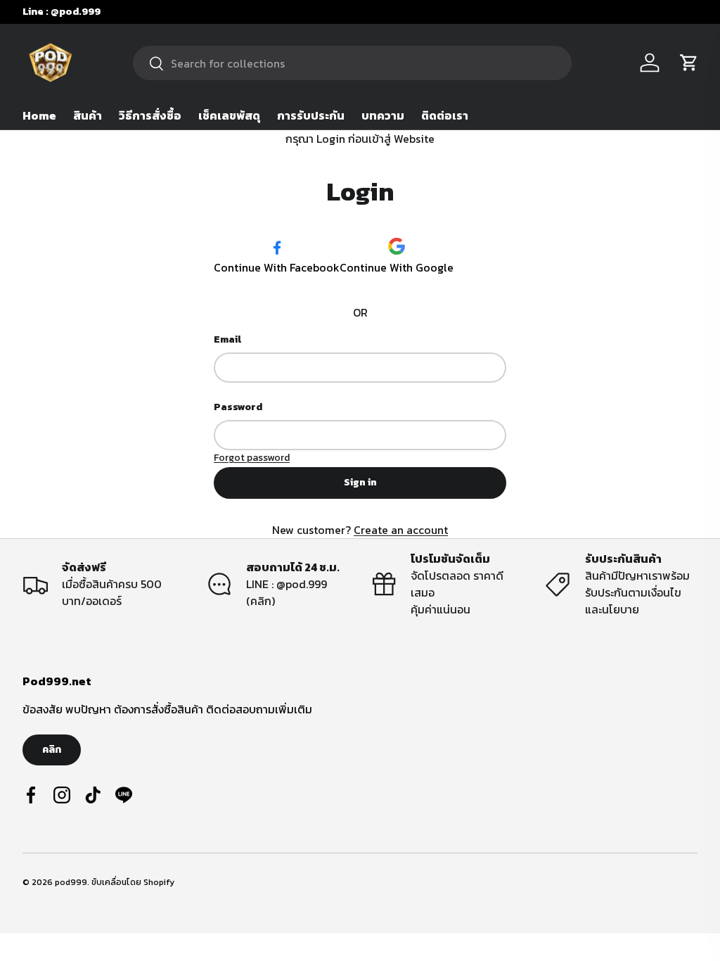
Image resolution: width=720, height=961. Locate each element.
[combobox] (352, 63)
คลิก (51, 749)
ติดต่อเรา (444, 115)
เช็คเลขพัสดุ (229, 115)
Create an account (401, 529)
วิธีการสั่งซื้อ (150, 115)
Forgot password (252, 457)
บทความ (382, 115)
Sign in (360, 482)
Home (39, 115)
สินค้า (87, 115)
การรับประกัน (311, 115)
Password (238, 407)
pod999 (71, 882)
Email (227, 339)
